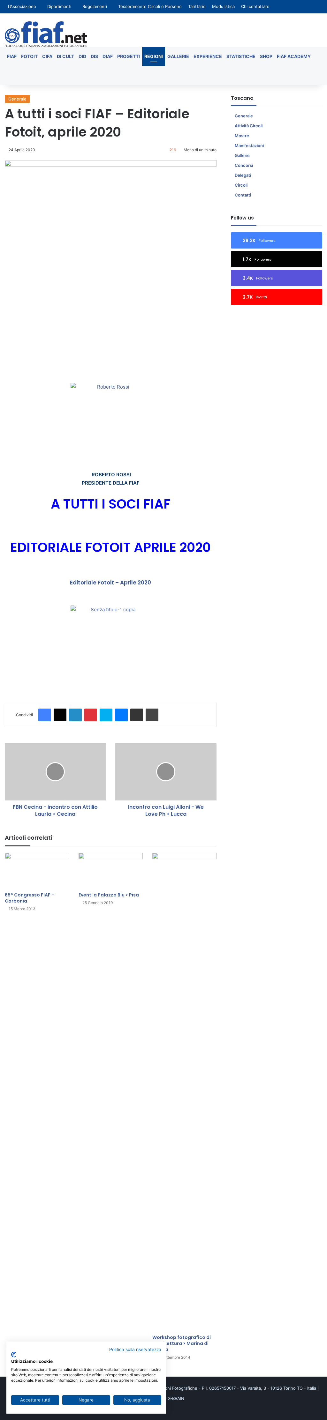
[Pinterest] (90, 715)
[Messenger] (121, 715)
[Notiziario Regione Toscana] (46, 34)
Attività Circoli (248, 125)
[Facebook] (44, 715)
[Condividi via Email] (136, 715)
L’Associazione (22, 6)
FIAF (12, 56)
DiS (94, 56)
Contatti (243, 194)
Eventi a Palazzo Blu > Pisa (109, 895)
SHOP (266, 56)
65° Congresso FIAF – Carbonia (30, 898)
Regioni (153, 56)
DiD (82, 56)
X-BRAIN (176, 1398)
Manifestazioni (249, 145)
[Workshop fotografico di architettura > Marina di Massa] (184, 1092)
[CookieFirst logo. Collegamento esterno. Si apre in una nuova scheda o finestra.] (13, 1354)
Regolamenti (94, 6)
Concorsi (244, 165)
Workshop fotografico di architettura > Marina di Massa (181, 1343)
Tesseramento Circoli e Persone (150, 6)
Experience (208, 56)
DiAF (108, 56)
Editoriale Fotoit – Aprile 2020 (110, 582)
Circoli (241, 185)
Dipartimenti (59, 6)
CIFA (47, 56)
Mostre (242, 135)
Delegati (243, 175)
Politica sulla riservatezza (135, 1349)
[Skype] (106, 715)
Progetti (128, 56)
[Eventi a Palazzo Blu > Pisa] (111, 871)
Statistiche (240, 56)
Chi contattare (255, 6)
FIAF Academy (294, 56)
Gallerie (178, 56)
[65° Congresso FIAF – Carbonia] (37, 871)
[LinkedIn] (75, 715)
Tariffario (197, 6)
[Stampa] (152, 715)
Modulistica (223, 6)
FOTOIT (29, 56)
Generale (17, 98)
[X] (60, 715)
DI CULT (65, 56)
